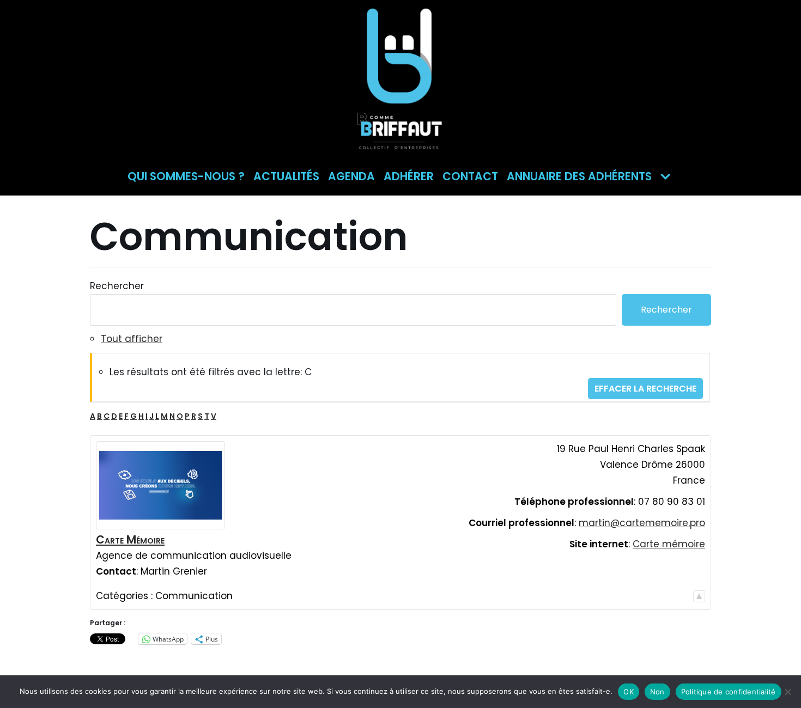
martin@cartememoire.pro (642, 522)
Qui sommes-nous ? (186, 176)
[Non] (787, 691)
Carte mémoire (669, 544)
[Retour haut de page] (699, 595)
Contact (470, 176)
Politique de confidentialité (728, 691)
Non (657, 691)
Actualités (286, 176)
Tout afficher (131, 338)
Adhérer (409, 176)
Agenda (351, 176)
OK (628, 691)
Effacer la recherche (645, 388)
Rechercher (117, 285)
